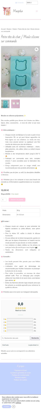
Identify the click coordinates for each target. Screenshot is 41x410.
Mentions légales (20, 377)
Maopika (18, 11)
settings (18, 403)
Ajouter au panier (17, 199)
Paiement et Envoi (21, 370)
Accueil (3, 29)
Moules (9, 29)
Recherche (35, 338)
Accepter (6, 406)
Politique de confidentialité (20, 375)
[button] (36, 49)
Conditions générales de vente (20, 373)
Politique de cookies (20, 380)
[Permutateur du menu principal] (37, 11)
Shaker (15, 29)
